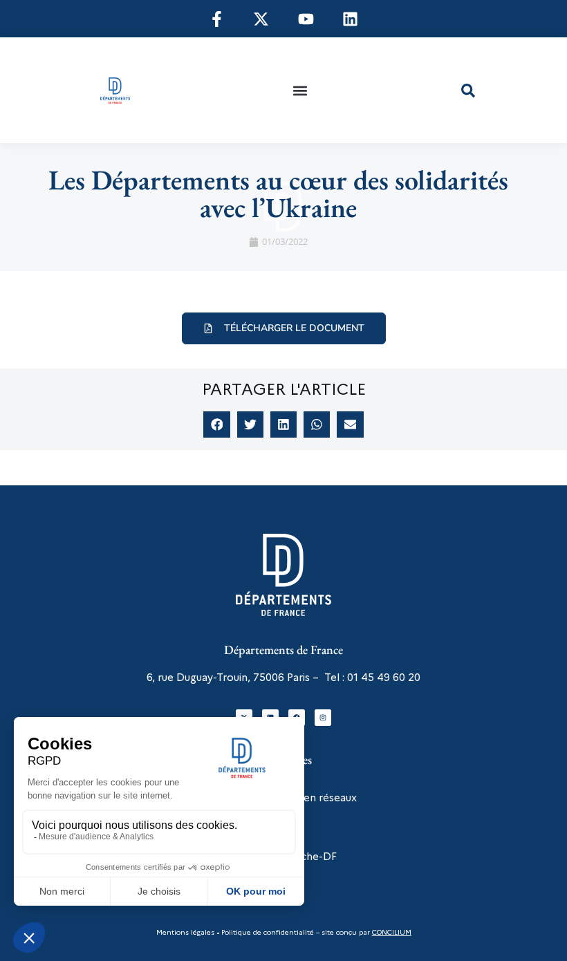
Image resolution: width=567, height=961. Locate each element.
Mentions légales (185, 932)
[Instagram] (323, 717)
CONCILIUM (391, 932)
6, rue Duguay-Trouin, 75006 (215, 677)
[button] (299, 90)
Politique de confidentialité (266, 932)
